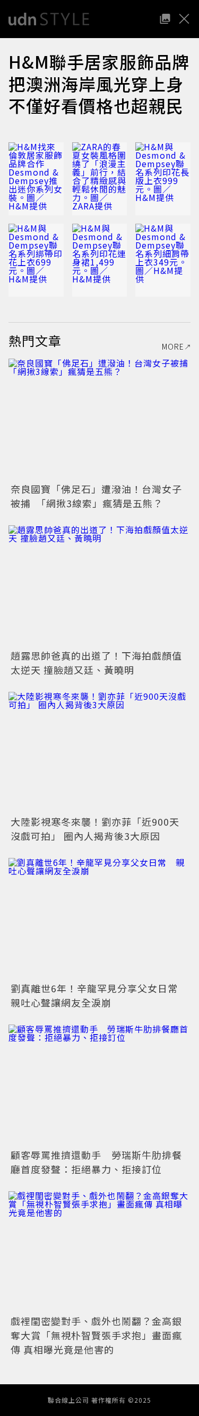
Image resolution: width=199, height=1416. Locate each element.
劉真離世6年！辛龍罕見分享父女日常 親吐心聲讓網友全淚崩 (99, 995)
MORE (173, 346)
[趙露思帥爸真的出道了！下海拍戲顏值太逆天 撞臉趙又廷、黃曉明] (99, 585)
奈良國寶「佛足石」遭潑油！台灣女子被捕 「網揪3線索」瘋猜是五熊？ (96, 496)
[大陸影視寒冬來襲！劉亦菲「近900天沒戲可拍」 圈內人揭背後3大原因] (99, 752)
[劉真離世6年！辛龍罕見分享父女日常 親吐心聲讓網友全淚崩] (99, 918)
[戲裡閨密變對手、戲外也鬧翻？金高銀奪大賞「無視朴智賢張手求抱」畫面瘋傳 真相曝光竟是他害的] (99, 1251)
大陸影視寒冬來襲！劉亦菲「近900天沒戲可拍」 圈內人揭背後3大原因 (95, 829)
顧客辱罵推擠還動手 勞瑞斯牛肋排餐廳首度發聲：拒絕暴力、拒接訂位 (96, 1162)
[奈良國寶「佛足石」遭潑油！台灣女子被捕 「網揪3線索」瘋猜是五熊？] (99, 419)
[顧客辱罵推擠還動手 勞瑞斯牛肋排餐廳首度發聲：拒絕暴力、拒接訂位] (99, 1085)
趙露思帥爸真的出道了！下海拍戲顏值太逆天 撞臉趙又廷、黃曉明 (96, 662)
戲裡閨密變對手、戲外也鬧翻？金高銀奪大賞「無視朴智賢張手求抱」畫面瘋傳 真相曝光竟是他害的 (96, 1335)
